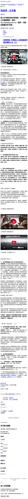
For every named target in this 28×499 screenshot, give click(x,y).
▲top (2, 401)
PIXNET (6, 478)
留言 (13, 394)
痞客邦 (10, 394)
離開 (8, 496)
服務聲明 (14, 480)
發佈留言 (3, 412)
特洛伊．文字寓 (8, 10)
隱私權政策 (24, 478)
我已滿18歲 (3, 496)
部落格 (5, 32)
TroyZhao (3, 386)
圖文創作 (12, 28)
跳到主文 (3, 14)
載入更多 (3, 404)
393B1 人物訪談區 (13, 399)
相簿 (4, 31)
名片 (4, 34)
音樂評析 (11, 397)
